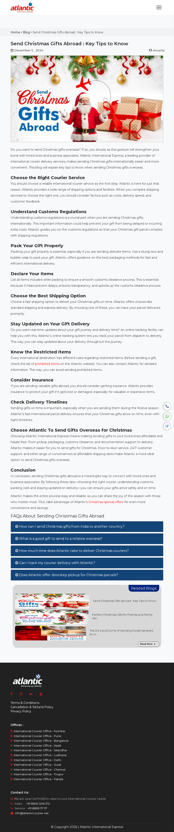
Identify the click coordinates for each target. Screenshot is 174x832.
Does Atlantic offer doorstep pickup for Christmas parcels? (68, 575)
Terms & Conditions (25, 703)
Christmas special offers (105, 502)
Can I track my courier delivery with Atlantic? (56, 563)
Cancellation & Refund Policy (32, 707)
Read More (146, 644)
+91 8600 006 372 (37, 803)
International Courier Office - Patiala (38, 779)
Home (15, 32)
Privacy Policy (21, 711)
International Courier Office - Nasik (37, 745)
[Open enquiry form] (167, 426)
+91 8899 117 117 (37, 808)
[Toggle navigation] (158, 7)
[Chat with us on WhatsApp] (167, 416)
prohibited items (47, 364)
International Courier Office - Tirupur (38, 774)
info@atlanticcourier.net (32, 813)
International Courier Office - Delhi (37, 760)
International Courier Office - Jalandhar (40, 750)
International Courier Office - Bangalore (41, 740)
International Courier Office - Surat (37, 764)
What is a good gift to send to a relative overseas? (60, 539)
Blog (26, 32)
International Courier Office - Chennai (39, 769)
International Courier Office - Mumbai (39, 731)
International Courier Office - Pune (37, 736)
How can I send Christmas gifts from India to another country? (71, 526)
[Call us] (167, 406)
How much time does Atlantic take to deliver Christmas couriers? (73, 551)
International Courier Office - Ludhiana (40, 755)
